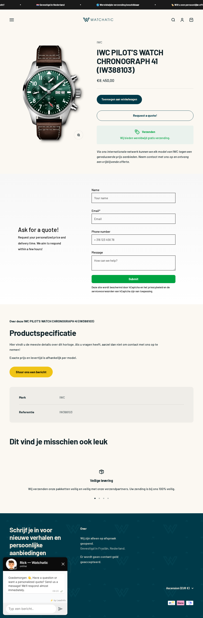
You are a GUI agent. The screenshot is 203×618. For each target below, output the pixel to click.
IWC (99, 42)
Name (95, 190)
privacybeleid (155, 287)
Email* (96, 210)
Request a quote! (145, 115)
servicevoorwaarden (103, 291)
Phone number (101, 231)
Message (97, 252)
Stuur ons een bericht (31, 372)
